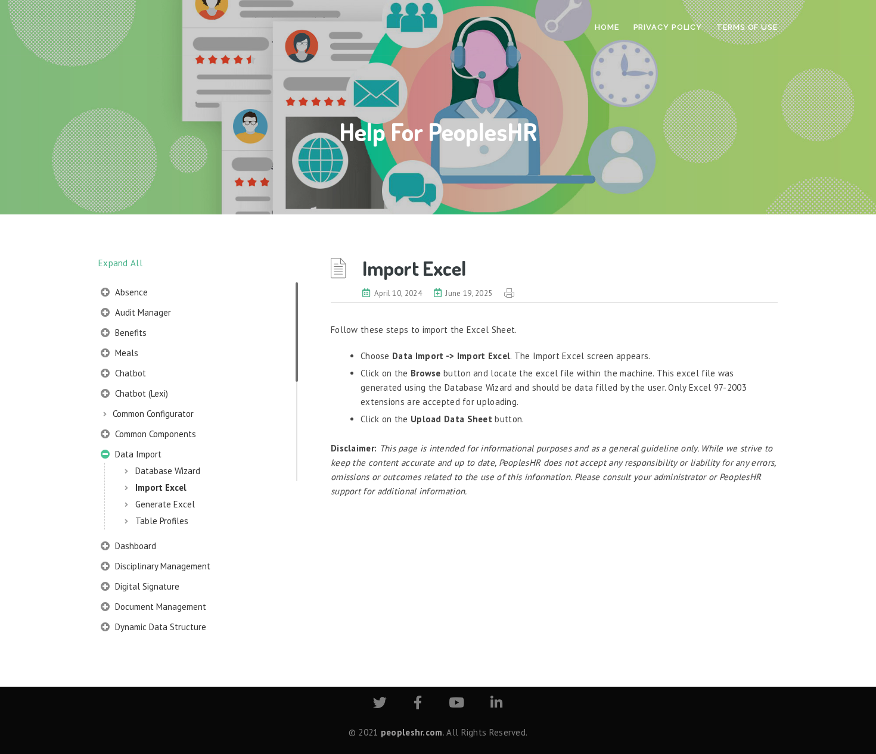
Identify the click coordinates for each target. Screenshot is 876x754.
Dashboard (134, 546)
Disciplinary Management (161, 566)
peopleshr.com (412, 732)
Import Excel (161, 487)
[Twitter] (380, 704)
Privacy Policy (668, 27)
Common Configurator (153, 413)
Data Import (137, 454)
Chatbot (129, 373)
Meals (125, 353)
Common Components (154, 434)
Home (607, 27)
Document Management (159, 606)
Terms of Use (747, 27)
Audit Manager (142, 312)
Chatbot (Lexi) (140, 393)
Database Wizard (167, 470)
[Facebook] (418, 704)
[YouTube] (456, 704)
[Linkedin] (496, 704)
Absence (130, 292)
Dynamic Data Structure (159, 627)
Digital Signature (146, 586)
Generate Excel (165, 504)
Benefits (130, 332)
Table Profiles (161, 520)
